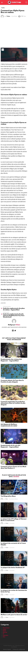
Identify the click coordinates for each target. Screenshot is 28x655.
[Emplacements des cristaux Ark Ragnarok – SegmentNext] (14, 350)
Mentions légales (7, 649)
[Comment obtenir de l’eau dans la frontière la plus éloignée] (14, 371)
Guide (4, 303)
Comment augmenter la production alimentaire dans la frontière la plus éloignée (13, 403)
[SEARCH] (26, 2)
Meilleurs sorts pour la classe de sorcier (14, 614)
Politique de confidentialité (19, 649)
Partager (2, 49)
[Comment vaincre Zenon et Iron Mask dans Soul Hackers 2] (14, 457)
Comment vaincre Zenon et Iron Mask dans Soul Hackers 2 (13, 467)
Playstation (5, 635)
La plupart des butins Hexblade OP (12, 567)
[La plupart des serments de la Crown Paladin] (14, 534)
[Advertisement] (14, 33)
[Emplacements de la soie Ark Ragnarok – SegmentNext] (14, 436)
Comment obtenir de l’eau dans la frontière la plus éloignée (12, 381)
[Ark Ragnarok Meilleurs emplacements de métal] (14, 415)
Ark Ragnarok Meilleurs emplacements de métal (9, 425)
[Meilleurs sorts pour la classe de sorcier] (14, 605)
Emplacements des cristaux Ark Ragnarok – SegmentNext (11, 360)
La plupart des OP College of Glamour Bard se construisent (14, 519)
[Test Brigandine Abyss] (14, 487)
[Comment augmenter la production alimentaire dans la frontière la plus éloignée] (14, 392)
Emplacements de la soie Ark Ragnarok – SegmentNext (10, 446)
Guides (3, 356)
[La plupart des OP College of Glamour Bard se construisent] (14, 509)
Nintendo (5, 632)
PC (3, 633)
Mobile (4, 630)
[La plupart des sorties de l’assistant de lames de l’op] (14, 581)
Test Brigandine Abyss (8, 496)
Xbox (4, 636)
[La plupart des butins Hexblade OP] (14, 558)
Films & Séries (6, 627)
